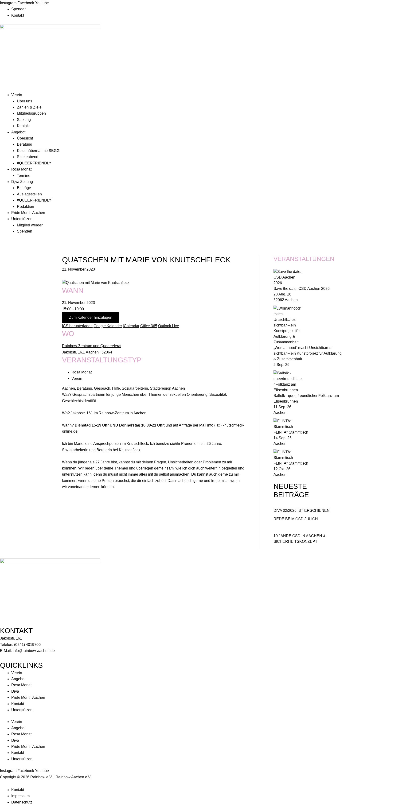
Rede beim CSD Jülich (295, 519)
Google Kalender (108, 326)
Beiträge (24, 188)
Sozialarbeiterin (135, 388)
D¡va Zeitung (22, 182)
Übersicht (25, 138)
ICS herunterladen (77, 326)
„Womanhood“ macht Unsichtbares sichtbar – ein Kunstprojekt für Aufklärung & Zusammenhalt (307, 353)
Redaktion (25, 207)
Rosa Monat (21, 169)
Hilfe (116, 388)
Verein (16, 95)
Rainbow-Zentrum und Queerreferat (91, 346)
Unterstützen (21, 219)
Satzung (24, 120)
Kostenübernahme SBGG (38, 151)
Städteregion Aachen (167, 388)
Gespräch (102, 388)
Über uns (24, 101)
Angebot (18, 132)
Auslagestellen (29, 194)
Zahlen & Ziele (29, 107)
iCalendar (131, 326)
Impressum (20, 796)
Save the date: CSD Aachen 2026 (301, 289)
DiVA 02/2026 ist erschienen (301, 510)
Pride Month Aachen (28, 213)
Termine (23, 176)
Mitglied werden (30, 225)
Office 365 (148, 326)
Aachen (68, 388)
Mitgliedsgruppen (31, 113)
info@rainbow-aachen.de (34, 651)
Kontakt (17, 15)
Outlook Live (168, 326)
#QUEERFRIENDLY (34, 163)
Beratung (24, 144)
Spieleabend (27, 157)
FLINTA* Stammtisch (290, 432)
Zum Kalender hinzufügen (90, 317)
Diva (15, 691)
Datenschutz (21, 802)
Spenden (19, 9)
